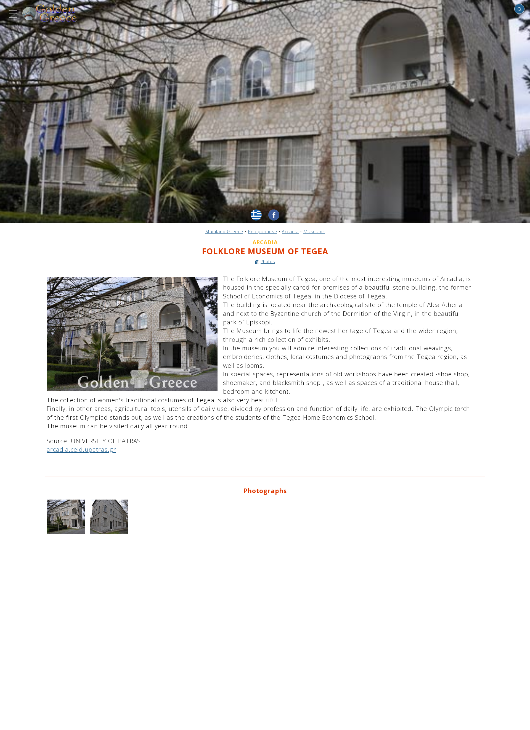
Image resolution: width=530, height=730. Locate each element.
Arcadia (290, 232)
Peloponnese (262, 232)
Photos (268, 261)
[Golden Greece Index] (49, 13)
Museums (314, 232)
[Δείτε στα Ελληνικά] (256, 214)
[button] (12, 13)
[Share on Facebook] (273, 214)
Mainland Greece (224, 232)
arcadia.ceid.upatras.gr (81, 449)
